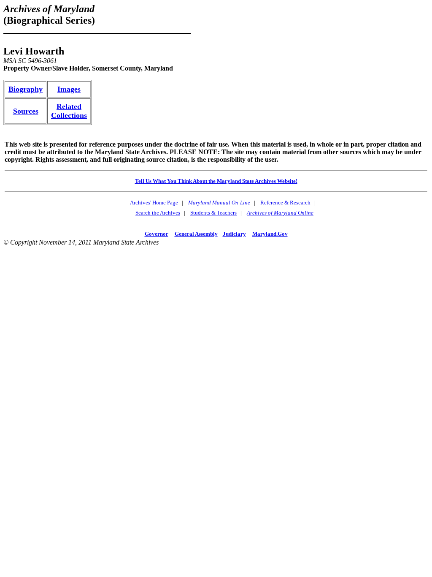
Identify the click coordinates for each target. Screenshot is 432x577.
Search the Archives (157, 213)
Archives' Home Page (154, 202)
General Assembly (196, 234)
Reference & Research (285, 202)
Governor (156, 234)
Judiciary (234, 234)
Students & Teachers (213, 213)
